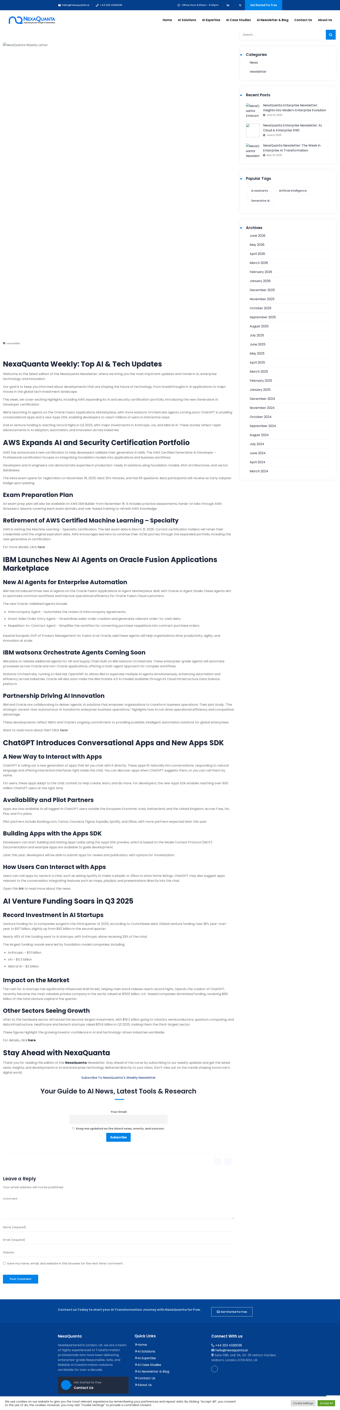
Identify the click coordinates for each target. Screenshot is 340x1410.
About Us (325, 20)
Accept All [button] (326, 1403)
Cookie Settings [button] (303, 1403)
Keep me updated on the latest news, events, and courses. (119, 1129)
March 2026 (259, 263)
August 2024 (259, 435)
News (254, 62)
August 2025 (259, 326)
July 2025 (257, 335)
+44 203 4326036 (228, 1345)
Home (167, 20)
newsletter (13, 343)
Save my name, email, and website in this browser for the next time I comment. (65, 1263)
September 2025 (263, 317)
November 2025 (262, 299)
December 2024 (262, 398)
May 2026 (257, 244)
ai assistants (259, 191)
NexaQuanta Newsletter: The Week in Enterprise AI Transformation (292, 148)
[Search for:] (288, 35)
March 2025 (259, 371)
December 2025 (262, 290)
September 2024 (263, 426)
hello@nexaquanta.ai (231, 1350)
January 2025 (260, 389)
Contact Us (303, 20)
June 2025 (257, 344)
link (22, 888)
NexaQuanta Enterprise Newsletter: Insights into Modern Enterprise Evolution (294, 107)
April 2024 (257, 462)
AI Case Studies (238, 20)
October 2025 (260, 308)
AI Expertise (211, 20)
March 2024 (259, 471)
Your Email (119, 1112)
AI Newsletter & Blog (272, 20)
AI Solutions (187, 20)
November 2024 (262, 408)
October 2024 (261, 417)
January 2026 (260, 281)
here (41, 547)
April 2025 (257, 362)
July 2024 (257, 444)
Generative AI (260, 201)
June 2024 (258, 453)
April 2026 (257, 254)
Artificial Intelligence (293, 191)
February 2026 (261, 272)
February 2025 (261, 380)
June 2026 (257, 235)
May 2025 (257, 353)
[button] (231, 1311)
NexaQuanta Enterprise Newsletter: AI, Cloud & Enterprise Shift (292, 128)
